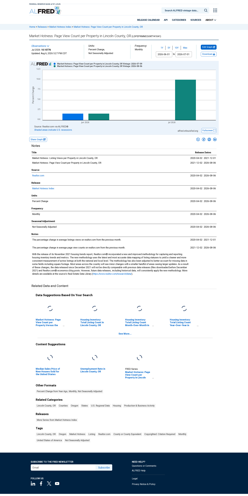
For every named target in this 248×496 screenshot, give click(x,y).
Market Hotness (77, 434)
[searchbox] (185, 10)
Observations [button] (39, 46)
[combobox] (185, 10)
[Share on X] (198, 139)
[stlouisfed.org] (44, 3)
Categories (179, 20)
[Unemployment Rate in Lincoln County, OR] (94, 357)
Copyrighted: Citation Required (159, 434)
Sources (195, 20)
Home (32, 27)
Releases (42, 27)
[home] (45, 10)
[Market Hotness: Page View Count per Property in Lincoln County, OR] (139, 357)
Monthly (182, 434)
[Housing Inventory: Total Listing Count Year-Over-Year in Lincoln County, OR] (184, 308)
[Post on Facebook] (203, 139)
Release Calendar (148, 20)
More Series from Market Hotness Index (57, 420)
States (84, 405)
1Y (162, 47)
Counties (63, 405)
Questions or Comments (144, 465)
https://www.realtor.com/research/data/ (112, 273)
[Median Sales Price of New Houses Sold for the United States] (50, 357)
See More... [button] (125, 333)
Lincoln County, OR (46, 405)
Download (207, 54)
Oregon (74, 405)
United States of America (49, 440)
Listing (91, 434)
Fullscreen (207, 130)
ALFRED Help (139, 470)
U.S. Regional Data (100, 405)
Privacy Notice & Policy (143, 484)
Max (185, 47)
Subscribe (104, 467)
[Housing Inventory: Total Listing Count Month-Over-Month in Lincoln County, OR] (139, 308)
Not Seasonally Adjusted (77, 440)
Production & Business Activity (139, 405)
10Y (177, 47)
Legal (134, 478)
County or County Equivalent (127, 434)
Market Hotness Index (60, 27)
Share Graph (37, 139)
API (166, 20)
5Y (169, 47)
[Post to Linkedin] (215, 139)
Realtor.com (38, 175)
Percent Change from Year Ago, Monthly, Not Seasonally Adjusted (69, 391)
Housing (117, 405)
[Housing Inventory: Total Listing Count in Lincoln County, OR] (94, 308)
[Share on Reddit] (209, 139)
